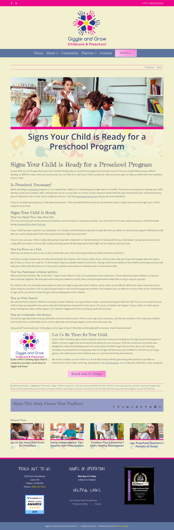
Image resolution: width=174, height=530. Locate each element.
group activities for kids (95, 385)
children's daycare (65, 385)
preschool (33, 189)
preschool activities (54, 388)
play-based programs (87, 196)
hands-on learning (114, 385)
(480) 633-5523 (38, 486)
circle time (79, 385)
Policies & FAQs (80, 503)
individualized (112, 362)
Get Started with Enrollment (83, 500)
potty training (29, 388)
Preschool (45, 385)
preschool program (127, 388)
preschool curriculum (73, 388)
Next (159, 67)
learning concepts (132, 385)
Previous (150, 67)
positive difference (81, 359)
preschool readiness (146, 388)
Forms (98, 503)
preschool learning (110, 388)
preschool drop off (92, 388)
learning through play (150, 385)
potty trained (16, 388)
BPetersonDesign (20, 385)
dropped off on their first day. (31, 224)
